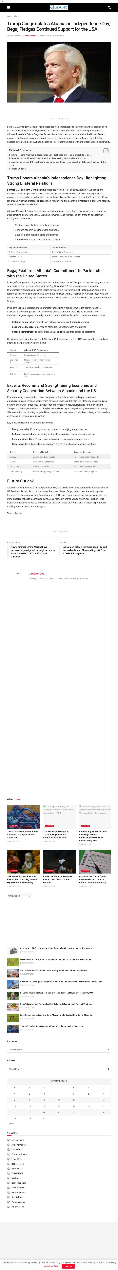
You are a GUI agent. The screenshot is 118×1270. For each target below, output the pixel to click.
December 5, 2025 (46, 36)
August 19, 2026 (86, 886)
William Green (18, 1207)
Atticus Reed (18, 1140)
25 (59, 1112)
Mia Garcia (16, 1178)
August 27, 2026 (14, 841)
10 (44, 1100)
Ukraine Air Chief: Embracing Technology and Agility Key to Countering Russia (56, 948)
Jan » (11, 1123)
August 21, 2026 (14, 886)
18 (59, 1106)
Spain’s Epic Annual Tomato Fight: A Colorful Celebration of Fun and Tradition (56, 1004)
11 (59, 1100)
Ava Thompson (19, 1145)
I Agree (68, 1266)
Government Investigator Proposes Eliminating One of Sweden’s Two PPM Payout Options (61, 982)
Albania (17, 16)
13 (88, 1100)
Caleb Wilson (17, 1149)
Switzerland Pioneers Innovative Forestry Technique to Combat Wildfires (53, 970)
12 (74, 1100)
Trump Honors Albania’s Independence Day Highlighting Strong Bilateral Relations (51, 155)
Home (9, 16)
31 (44, 1118)
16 (29, 1106)
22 (15, 1112)
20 (88, 1106)
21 (103, 1106)
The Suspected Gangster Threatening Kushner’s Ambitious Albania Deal (56, 834)
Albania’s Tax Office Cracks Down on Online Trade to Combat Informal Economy (92, 879)
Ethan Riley (17, 1159)
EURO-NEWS (17, 1173)
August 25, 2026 (50, 841)
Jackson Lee (29, 36)
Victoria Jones (18, 1202)
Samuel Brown (18, 1192)
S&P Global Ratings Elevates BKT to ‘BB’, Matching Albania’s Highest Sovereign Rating (23, 879)
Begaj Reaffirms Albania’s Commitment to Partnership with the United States (48, 158)
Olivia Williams (18, 1188)
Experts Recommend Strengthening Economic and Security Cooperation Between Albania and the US (58, 164)
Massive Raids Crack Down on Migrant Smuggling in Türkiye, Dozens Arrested (55, 959)
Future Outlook (18, 169)
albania (17, 513)
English (16, 896)
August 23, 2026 (86, 844)
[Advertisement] (59, 111)
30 (29, 1118)
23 (29, 1112)
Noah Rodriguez (19, 1183)
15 (15, 1106)
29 (15, 1118)
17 (44, 1106)
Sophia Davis (17, 1197)
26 (74, 1112)
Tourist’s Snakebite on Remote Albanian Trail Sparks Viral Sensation (22, 834)
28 (103, 1112)
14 (103, 1100)
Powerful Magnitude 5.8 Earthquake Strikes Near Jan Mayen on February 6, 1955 (56, 993)
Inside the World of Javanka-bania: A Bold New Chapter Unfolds (57, 879)
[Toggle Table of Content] (104, 150)
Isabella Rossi (18, 1164)
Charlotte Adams (19, 1154)
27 (88, 1112)
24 (44, 1112)
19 (74, 1106)
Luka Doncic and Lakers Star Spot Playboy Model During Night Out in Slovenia (56, 1015)
